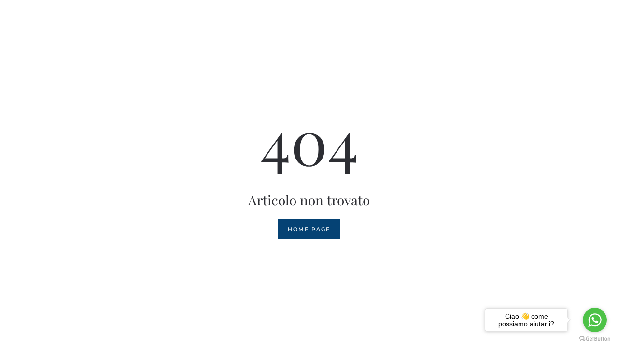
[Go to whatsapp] (595, 320)
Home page (309, 229)
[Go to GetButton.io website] (594, 338)
